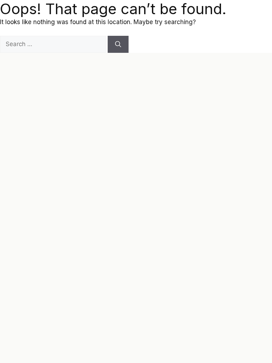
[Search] (118, 44)
